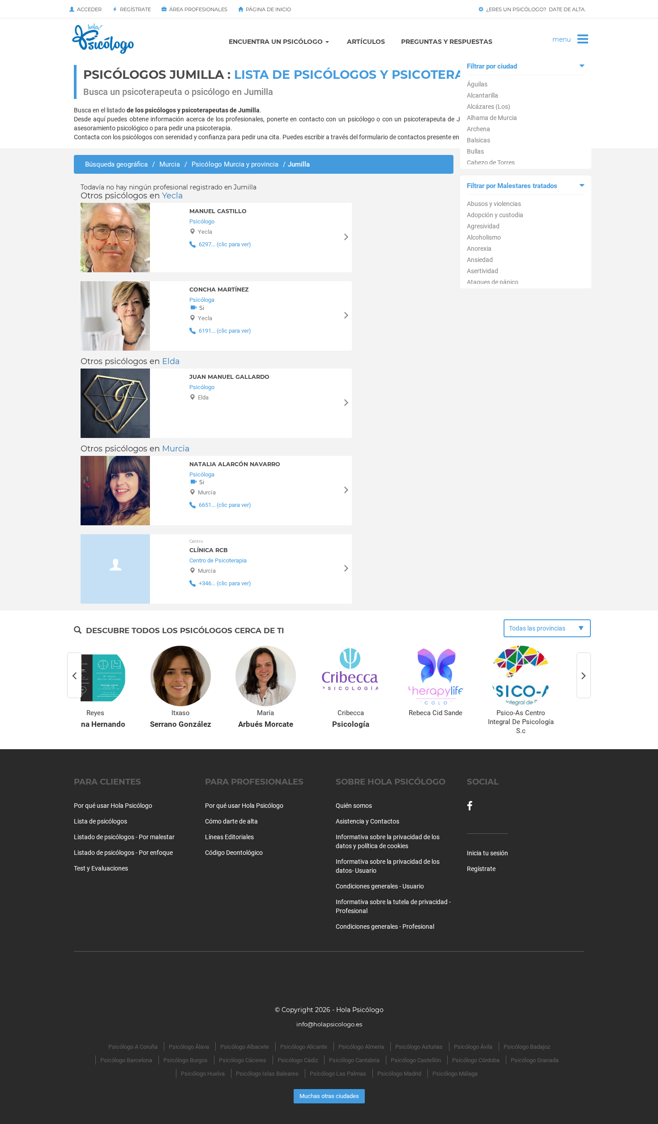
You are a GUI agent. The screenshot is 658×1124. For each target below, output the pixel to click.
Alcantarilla (482, 95)
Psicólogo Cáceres (242, 1060)
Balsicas (478, 140)
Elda (171, 361)
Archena (478, 129)
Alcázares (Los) (488, 106)
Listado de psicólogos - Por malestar (124, 837)
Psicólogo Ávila (473, 1046)
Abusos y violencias (494, 203)
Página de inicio (267, 9)
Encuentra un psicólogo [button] (277, 42)
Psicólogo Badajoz (527, 1046)
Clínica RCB (208, 546)
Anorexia (479, 248)
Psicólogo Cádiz (298, 1060)
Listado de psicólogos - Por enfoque (123, 852)
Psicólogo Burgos (185, 1060)
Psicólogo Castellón (416, 1060)
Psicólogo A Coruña (133, 1046)
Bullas (475, 151)
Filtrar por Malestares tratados (512, 186)
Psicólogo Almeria (361, 1046)
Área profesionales (197, 9)
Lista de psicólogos (100, 821)
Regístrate (134, 9)
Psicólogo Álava (189, 1046)
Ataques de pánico (492, 282)
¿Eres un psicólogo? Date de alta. (534, 9)
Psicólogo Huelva (203, 1073)
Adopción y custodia (495, 215)
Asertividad (482, 271)
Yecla (172, 196)
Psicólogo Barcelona (126, 1060)
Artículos (366, 42)
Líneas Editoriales (229, 837)
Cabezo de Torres (491, 162)
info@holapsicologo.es (329, 1024)
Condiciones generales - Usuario (380, 886)
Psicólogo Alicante (303, 1046)
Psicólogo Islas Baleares (267, 1073)
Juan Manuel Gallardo (229, 376)
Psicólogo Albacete (244, 1046)
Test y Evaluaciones (101, 868)
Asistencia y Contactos (367, 821)
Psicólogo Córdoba (476, 1060)
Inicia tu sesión (487, 853)
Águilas (477, 84)
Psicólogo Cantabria (354, 1060)
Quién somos (354, 805)
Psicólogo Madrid (399, 1073)
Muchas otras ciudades (329, 1096)
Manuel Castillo (218, 211)
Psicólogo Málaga (455, 1073)
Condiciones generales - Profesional (385, 926)
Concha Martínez (218, 289)
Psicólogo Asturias (419, 1046)
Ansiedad (480, 259)
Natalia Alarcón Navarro (234, 464)
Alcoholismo (484, 237)
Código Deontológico (234, 852)
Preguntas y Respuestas (446, 42)
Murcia (176, 449)
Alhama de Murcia (492, 117)
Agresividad (483, 226)
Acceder (88, 9)
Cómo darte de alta (231, 821)
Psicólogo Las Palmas (338, 1073)
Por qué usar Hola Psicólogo (113, 805)
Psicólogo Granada (535, 1060)
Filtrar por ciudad (492, 66)
